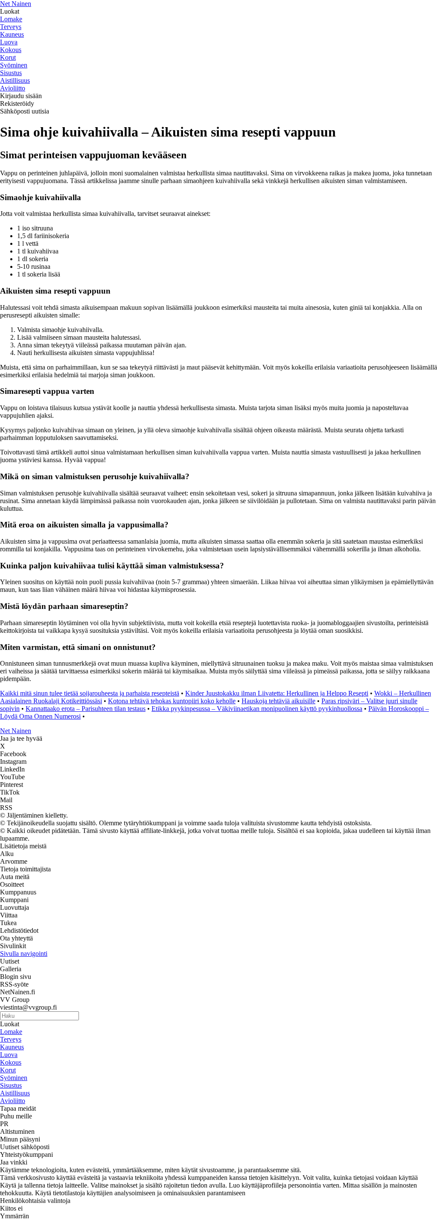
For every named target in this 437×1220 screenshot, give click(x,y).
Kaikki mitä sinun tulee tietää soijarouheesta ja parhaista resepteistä (89, 693)
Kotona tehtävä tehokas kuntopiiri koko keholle (172, 701)
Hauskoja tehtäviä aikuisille (278, 701)
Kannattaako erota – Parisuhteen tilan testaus (86, 708)
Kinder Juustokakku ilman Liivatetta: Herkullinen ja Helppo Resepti (276, 693)
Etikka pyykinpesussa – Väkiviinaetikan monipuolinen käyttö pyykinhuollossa (256, 708)
